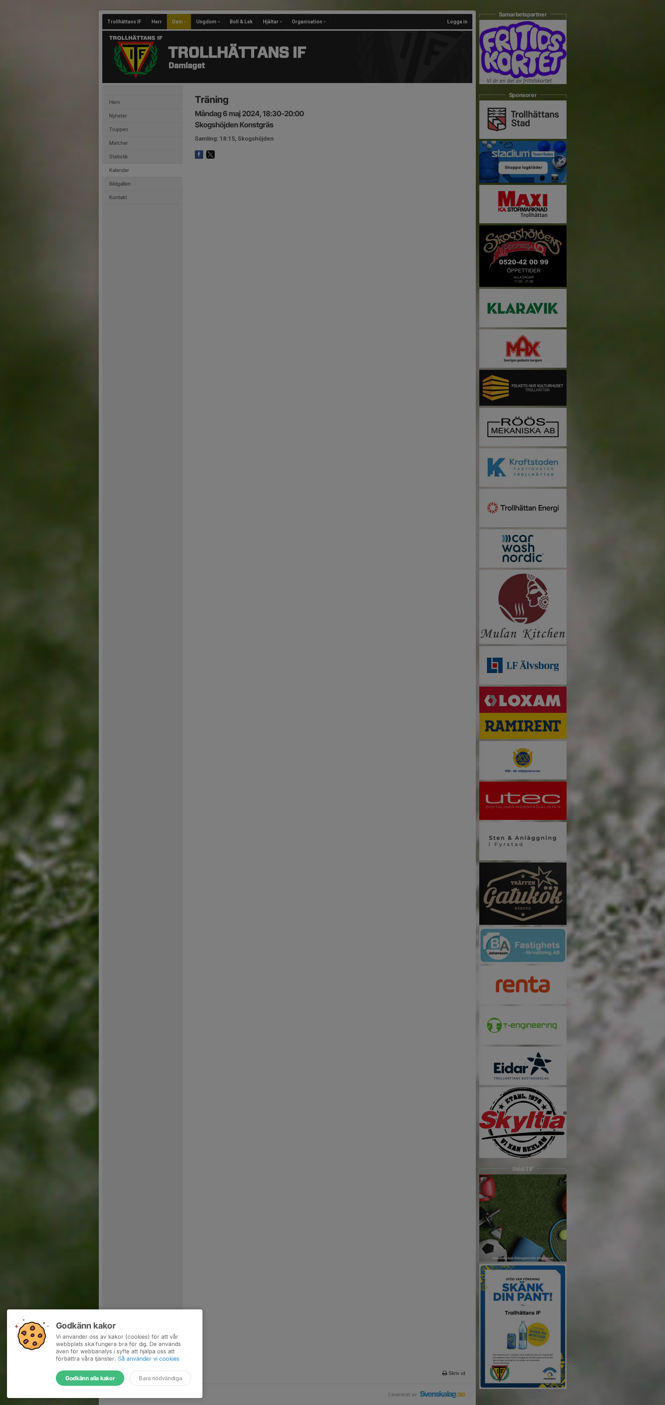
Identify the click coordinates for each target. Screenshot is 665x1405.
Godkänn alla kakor (90, 1378)
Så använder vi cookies (148, 1358)
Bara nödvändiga (160, 1378)
